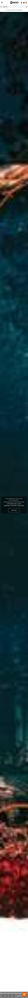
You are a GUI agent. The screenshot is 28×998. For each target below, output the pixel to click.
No (12, 995)
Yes (5, 995)
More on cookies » (21, 995)
